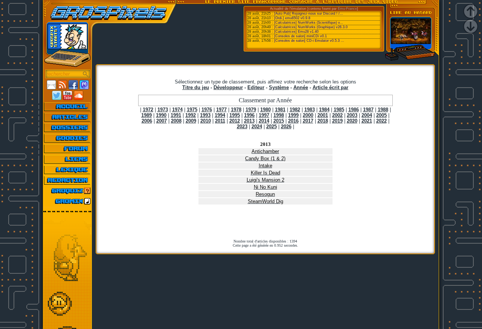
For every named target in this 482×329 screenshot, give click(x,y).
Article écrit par (330, 87)
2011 (220, 121)
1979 (251, 109)
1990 (161, 115)
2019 (337, 121)
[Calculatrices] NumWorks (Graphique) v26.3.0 (311, 27)
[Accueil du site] (67, 106)
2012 (234, 121)
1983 (309, 109)
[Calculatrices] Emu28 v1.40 (296, 31)
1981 (280, 109)
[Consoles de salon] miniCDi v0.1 (300, 36)
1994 (220, 115)
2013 (249, 121)
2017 (308, 121)
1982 (295, 109)
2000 (308, 115)
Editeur (255, 87)
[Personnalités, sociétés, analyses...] (67, 127)
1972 (148, 109)
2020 (352, 121)
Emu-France (347, 9)
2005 (381, 115)
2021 (367, 121)
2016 (293, 121)
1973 (162, 109)
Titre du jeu (195, 87)
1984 (324, 109)
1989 (146, 115)
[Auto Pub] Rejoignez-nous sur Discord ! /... (308, 13)
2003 (352, 115)
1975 (192, 109)
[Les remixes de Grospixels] (67, 201)
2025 (271, 126)
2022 (381, 121)
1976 (206, 109)
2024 (257, 126)
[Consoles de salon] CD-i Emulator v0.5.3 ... (309, 40)
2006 (147, 121)
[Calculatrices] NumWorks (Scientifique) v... (308, 22)
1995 (234, 115)
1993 (205, 115)
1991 (176, 115)
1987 (368, 109)
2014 (264, 121)
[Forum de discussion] (67, 148)
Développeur (228, 87)
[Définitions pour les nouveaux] (67, 169)
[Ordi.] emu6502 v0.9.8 (292, 18)
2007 (161, 121)
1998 (278, 115)
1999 (293, 115)
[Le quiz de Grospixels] (67, 190)
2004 (367, 115)
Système (279, 87)
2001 (322, 115)
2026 (286, 126)
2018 (322, 121)
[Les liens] (67, 159)
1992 (190, 115)
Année (300, 87)
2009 (191, 121)
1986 (353, 109)
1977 (221, 109)
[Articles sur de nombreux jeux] (67, 117)
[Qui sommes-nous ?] (67, 180)
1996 (249, 115)
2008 (176, 121)
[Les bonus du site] (67, 138)
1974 (177, 109)
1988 (383, 109)
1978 (236, 109)
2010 (205, 121)
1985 (339, 109)
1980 (265, 109)
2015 (278, 121)
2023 (242, 126)
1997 (264, 115)
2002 (337, 115)
